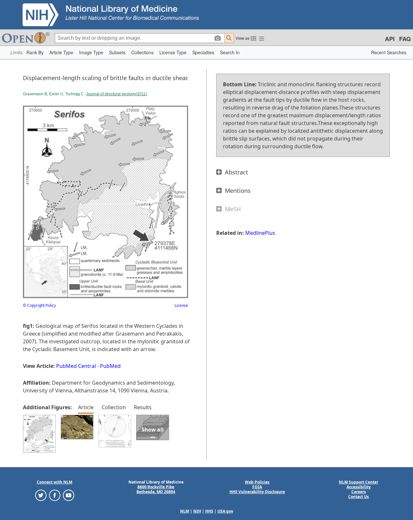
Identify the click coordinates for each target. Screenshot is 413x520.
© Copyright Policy (39, 305)
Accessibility (359, 487)
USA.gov (225, 511)
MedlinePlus (260, 232)
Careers (358, 491)
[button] (35, 52)
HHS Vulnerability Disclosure (257, 491)
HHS (209, 511)
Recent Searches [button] (388, 52)
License (181, 305)
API (390, 39)
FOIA (257, 487)
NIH (197, 511)
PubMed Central (76, 365)
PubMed (110, 365)
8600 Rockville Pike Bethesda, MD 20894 (155, 489)
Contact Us (358, 496)
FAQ (405, 39)
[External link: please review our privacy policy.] (40, 495)
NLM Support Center (358, 482)
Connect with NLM (54, 482)
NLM (184, 511)
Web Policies (257, 482)
